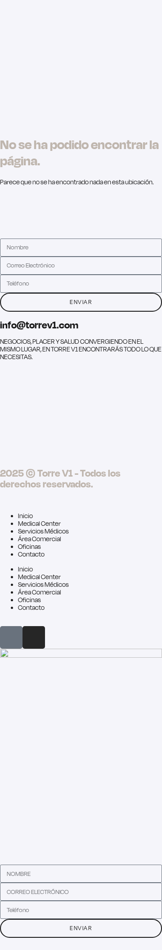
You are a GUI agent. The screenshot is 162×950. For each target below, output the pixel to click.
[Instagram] (33, 637)
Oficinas (29, 546)
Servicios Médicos (43, 531)
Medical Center (39, 523)
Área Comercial (39, 539)
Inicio (25, 515)
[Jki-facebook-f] (11, 637)
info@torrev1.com (39, 324)
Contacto (31, 554)
